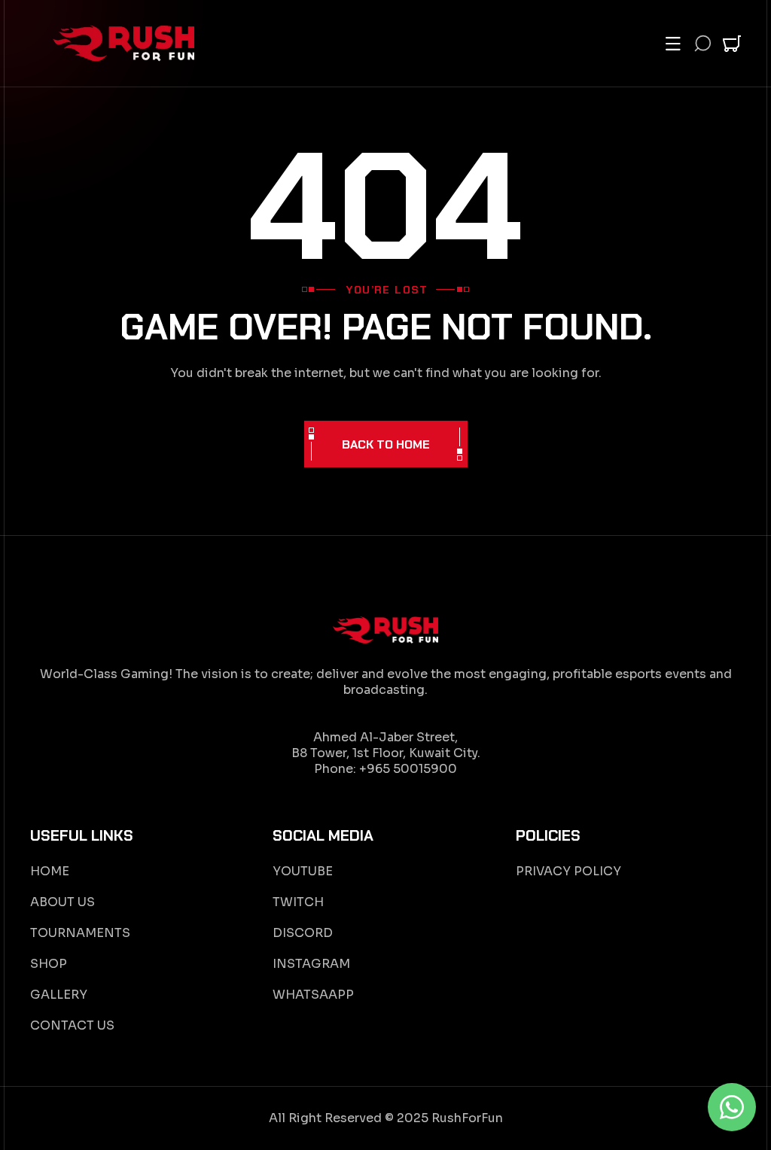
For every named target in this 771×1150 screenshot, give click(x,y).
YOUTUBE (303, 871)
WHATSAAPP (313, 994)
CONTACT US (72, 1025)
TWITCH (298, 902)
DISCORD (303, 933)
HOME (49, 871)
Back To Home (386, 444)
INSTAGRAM (311, 964)
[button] (673, 44)
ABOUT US (62, 902)
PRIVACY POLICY (568, 871)
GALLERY (58, 994)
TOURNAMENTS (80, 933)
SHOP (48, 964)
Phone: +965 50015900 (385, 769)
